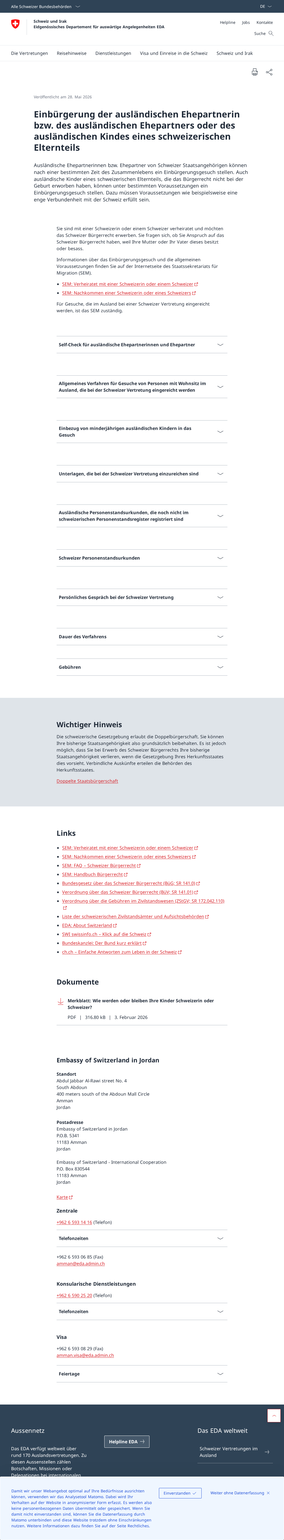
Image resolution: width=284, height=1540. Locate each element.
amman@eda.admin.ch (81, 1263)
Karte (62, 1197)
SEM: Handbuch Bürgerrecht (92, 874)
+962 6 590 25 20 (74, 1295)
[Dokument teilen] (269, 72)
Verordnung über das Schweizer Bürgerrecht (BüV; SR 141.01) (127, 892)
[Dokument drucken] (254, 72)
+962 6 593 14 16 (74, 1222)
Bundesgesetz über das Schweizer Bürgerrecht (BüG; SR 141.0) (128, 883)
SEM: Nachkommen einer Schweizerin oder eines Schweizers (126, 293)
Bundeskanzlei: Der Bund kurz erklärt (102, 943)
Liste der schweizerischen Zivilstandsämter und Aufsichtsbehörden (133, 916)
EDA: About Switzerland (87, 925)
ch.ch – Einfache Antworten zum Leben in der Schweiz (119, 952)
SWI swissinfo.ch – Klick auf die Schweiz (104, 934)
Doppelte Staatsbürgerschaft (87, 781)
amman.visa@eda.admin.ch (85, 1355)
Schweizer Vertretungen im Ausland (229, 1452)
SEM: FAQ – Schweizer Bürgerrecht (99, 865)
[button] (29, 53)
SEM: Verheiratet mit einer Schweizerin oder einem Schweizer (127, 284)
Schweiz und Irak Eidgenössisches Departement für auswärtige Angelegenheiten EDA (99, 24)
